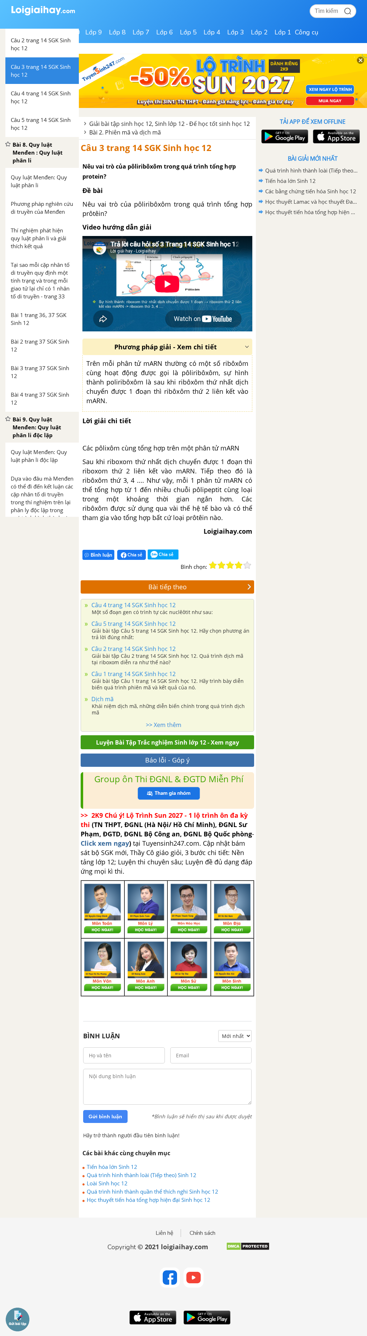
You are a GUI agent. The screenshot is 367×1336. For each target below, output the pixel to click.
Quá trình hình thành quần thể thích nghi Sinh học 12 (152, 1191)
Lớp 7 (141, 32)
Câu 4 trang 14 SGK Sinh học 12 (133, 605)
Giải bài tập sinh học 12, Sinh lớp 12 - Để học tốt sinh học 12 (169, 124)
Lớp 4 (212, 32)
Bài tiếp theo (167, 586)
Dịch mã (102, 699)
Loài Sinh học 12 (107, 1183)
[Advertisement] (312, 268)
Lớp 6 (164, 32)
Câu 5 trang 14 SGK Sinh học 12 (133, 624)
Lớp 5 (188, 32)
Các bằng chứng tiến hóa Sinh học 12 (310, 191)
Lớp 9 (93, 32)
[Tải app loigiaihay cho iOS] (335, 136)
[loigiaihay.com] (43, 13)
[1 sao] (213, 565)
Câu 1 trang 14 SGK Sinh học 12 (133, 674)
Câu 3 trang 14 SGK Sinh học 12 (146, 148)
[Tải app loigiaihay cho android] (284, 136)
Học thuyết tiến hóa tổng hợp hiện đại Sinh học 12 (148, 1199)
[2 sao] (221, 565)
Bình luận (101, 555)
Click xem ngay (105, 843)
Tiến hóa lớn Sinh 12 (112, 1166)
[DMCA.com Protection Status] (248, 1249)
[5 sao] (247, 565)
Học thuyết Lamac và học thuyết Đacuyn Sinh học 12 (311, 201)
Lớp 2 (259, 32)
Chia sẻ (134, 555)
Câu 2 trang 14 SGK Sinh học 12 (133, 649)
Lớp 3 (235, 32)
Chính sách (202, 1233)
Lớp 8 (117, 32)
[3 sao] (230, 565)
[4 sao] (238, 565)
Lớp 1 (283, 32)
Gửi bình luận (105, 1116)
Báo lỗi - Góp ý (167, 760)
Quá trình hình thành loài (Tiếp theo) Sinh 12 (141, 1175)
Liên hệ (164, 1233)
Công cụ (306, 32)
